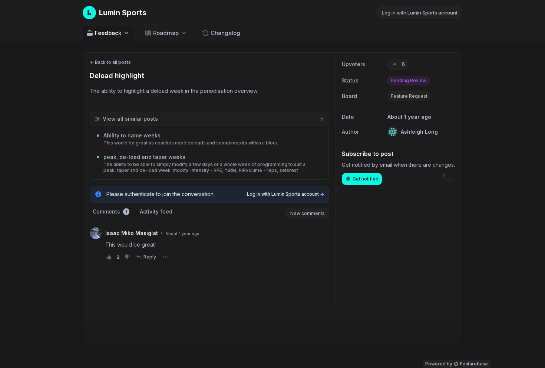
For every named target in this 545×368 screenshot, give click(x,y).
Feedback (108, 32)
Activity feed (156, 211)
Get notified (366, 179)
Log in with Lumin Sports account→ (285, 194)
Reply (149, 257)
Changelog (225, 32)
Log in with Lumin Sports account (420, 13)
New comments (307, 213)
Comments (110, 211)
